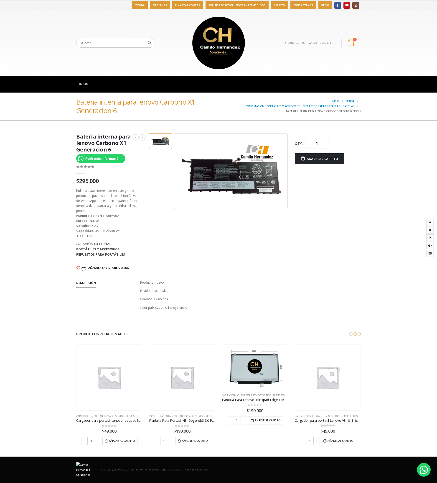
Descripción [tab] (86, 283)
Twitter (430, 230)
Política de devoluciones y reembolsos (237, 5)
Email (430, 253)
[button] (351, 334)
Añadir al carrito (322, 159)
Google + (430, 245)
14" (151, 416)
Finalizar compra (187, 5)
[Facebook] (337, 5)
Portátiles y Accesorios (97, 249)
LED (156, 416)
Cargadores (84, 416)
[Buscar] (149, 42)
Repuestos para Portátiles (100, 254)
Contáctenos (296, 43)
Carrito (279, 5)
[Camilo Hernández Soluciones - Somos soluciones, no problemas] (218, 42)
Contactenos (303, 5)
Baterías (102, 244)
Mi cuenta (160, 5)
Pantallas (166, 416)
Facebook (430, 222)
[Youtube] (346, 5)
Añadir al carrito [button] (122, 441)
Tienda (140, 5)
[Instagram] (355, 5)
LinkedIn (430, 238)
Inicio (325, 5)
